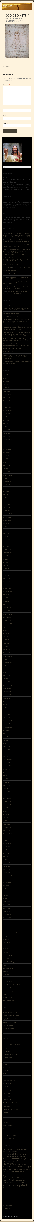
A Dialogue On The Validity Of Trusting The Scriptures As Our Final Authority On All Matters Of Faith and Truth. (16, 356)
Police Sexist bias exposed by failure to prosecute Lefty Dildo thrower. (16, 287)
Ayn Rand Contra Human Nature (12, 1015)
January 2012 (6, 908)
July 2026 (5, 378)
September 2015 (7, 766)
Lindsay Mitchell (7, 1057)
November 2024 (7, 443)
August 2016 (6, 730)
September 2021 (7, 552)
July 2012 (5, 888)
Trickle (5, 1116)
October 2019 (7, 620)
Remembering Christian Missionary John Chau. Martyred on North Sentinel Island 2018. (16, 309)
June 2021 (6, 562)
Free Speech (17, 1164)
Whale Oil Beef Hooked (9, 1135)
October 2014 (7, 801)
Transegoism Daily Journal (10, 1109)
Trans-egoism (6, 1106)
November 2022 (7, 514)
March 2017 (6, 711)
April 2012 (6, 898)
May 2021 (5, 565)
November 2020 (7, 585)
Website (5, 123)
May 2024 (5, 459)
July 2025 (5, 417)
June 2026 (6, 381)
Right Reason (6, 971)
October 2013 (7, 840)
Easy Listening (26, 1159)
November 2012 (7, 876)
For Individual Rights (9, 1025)
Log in (4, 1198)
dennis (5, 945)
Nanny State (7, 1174)
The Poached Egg (7, 987)
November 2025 (7, 404)
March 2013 (6, 863)
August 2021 (6, 556)
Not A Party (6, 1061)
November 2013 (7, 837)
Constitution (14, 1156)
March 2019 (6, 643)
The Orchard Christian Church (11, 984)
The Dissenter (7, 1096)
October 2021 (7, 549)
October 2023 (7, 478)
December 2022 (7, 510)
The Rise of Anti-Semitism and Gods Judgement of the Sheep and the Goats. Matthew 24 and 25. (17, 339)
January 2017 (6, 717)
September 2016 (7, 727)
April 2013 (6, 859)
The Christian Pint (8, 975)
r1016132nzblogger (8, 1077)
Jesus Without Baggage (9, 962)
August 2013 (6, 846)
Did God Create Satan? (9, 352)
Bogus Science (7, 1151)
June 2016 (6, 737)
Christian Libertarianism (16, 1153)
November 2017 (7, 688)
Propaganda (7, 1176)
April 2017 (6, 707)
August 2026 (6, 375)
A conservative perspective (10, 933)
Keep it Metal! (14, 1169)
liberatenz (5, 1041)
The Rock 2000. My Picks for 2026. (12, 316)
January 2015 (6, 791)
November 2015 (7, 759)
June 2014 (6, 814)
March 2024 (6, 465)
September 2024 (7, 449)
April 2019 (6, 640)
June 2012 (6, 892)
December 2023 (7, 475)
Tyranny (6, 1185)
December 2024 (7, 439)
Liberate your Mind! (11, 1171)
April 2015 (6, 782)
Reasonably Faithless (9, 1080)
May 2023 (5, 494)
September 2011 (7, 921)
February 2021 (7, 575)
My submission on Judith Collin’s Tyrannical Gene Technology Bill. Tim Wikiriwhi (16, 240)
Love (28, 1171)
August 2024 (6, 452)
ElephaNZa (6, 949)
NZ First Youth (7, 1067)
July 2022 (5, 527)
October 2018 (7, 659)
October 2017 (7, 691)
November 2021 (7, 546)
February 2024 (7, 468)
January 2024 (6, 472)
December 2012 (7, 872)
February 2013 (7, 866)
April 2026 (6, 388)
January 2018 (6, 682)
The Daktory (6, 1093)
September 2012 (7, 882)
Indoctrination (12, 1167)
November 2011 (7, 914)
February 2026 (7, 394)
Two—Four (6, 1122)
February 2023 (7, 504)
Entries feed (6, 1202)
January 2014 (6, 830)
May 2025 (5, 423)
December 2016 (7, 720)
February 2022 (7, 536)
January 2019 (6, 649)
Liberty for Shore (7, 1048)
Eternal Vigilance (7, 952)
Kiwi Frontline (7, 1035)
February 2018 (7, 678)
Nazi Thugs (20, 1174)
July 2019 (5, 630)
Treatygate (6, 1112)
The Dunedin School (8, 978)
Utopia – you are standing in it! (11, 1128)
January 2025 (6, 436)
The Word (5, 994)
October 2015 (7, 762)
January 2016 (6, 753)
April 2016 (6, 743)
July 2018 (5, 665)
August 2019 (6, 627)
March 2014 (6, 824)
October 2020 (7, 588)
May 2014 (5, 817)
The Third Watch (7, 1099)
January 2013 (6, 869)
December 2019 (7, 614)
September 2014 (7, 804)
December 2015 (7, 756)
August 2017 (6, 698)
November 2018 (7, 656)
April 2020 (6, 601)
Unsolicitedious (7, 1125)
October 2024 (7, 446)
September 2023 (7, 481)
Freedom (8, 1163)
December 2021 (7, 543)
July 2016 (5, 733)
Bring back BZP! (14, 264)
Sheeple (26, 1178)
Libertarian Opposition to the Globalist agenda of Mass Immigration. (16, 245)
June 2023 (6, 491)
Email (5, 115)
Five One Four (13, 274)
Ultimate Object (7, 997)
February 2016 (7, 749)
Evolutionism (14, 1161)
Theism (23, 1180)
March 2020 (6, 604)
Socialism (13, 1180)
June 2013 (6, 853)
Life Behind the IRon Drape (10, 1054)
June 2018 (6, 669)
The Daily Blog (7, 1090)
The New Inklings (7, 981)
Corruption (22, 1156)
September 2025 (7, 410)
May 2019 (5, 636)
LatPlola (5, 249)
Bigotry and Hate (21, 1149)
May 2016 (5, 740)
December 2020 (7, 581)
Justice (6, 1169)
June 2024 (6, 455)
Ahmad (5, 274)
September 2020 (7, 591)
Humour (5, 1167)
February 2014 (7, 827)
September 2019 (7, 623)
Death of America (7, 1159)
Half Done (6, 958)
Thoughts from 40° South (10, 1103)
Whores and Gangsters (9, 1138)
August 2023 (6, 485)
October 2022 (7, 517)
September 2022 (7, 520)
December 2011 (7, 911)
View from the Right (8, 1000)
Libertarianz (23, 1172)
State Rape (19, 1180)
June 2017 (6, 704)
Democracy (17, 1158)
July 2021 (5, 559)
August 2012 (6, 885)
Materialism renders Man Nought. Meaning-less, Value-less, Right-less (15, 277)
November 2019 (7, 617)
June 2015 (6, 775)
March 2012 (6, 901)
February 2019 (7, 646)
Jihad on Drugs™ (24, 1167)
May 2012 (5, 895)
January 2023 (6, 507)
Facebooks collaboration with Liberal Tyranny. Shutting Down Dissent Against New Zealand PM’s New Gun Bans (16, 259)
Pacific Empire (7, 1074)
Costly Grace (6, 942)
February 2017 (7, 714)
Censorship (14, 1151)
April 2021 (6, 569)
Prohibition (26, 1174)
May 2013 (5, 856)
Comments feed (7, 1205)
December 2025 (7, 400)
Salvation (14, 1176)
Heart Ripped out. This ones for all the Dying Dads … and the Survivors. (15, 292)
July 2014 (5, 811)
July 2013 (5, 850)
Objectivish (6, 1070)
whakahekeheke (7, 1132)
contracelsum (7, 939)
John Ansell (6, 1032)
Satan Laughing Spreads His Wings (13, 1178)
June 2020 (6, 594)
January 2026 (6, 397)
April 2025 (6, 426)
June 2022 (6, 530)
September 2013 (7, 843)
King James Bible (24, 1169)
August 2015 (6, 769)
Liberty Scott (6, 1051)
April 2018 (6, 672)
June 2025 (6, 420)
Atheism (9, 1149)
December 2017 (7, 685)
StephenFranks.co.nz (8, 1086)
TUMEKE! (5, 1119)
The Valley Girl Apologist (10, 991)
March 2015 (6, 785)
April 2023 (6, 497)
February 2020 (7, 607)
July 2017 (5, 701)
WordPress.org (7, 1208)
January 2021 (6, 578)
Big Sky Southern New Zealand (11, 1019)
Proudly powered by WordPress (10, 1216)
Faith (19, 1161)
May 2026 (5, 384)
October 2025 (7, 407)
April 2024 (6, 462)
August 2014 (6, 808)
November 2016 (7, 724)
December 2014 (7, 795)
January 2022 (6, 539)
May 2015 (5, 779)
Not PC (5, 1064)
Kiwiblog (5, 1038)
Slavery (6, 1180)
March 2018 (6, 675)
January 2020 (6, 611)
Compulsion (7, 1156)
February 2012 (7, 905)
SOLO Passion (7, 1083)
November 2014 (7, 798)
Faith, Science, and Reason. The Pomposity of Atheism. (14, 21)
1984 (4, 1150)
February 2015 (7, 788)
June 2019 (6, 633)
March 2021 (6, 572)
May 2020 (5, 598)
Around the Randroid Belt (10, 1012)
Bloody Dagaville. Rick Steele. (11, 313)
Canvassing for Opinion (9, 1022)
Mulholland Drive (8, 968)
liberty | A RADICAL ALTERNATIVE (13, 1044)
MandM (5, 965)
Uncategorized (19, 1185)
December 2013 (7, 834)
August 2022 (6, 523)
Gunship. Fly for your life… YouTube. (13, 305)
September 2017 (7, 695)
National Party (14, 1174)
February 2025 (7, 433)
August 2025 (6, 413)
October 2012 (7, 879)
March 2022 (6, 533)
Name (5, 108)
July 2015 (5, 772)
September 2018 (7, 662)
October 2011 (7, 918)
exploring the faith (8, 955)
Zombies (5, 1188)
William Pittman (7, 267)
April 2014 (6, 821)
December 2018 (7, 653)
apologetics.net (7, 936)
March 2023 (6, 501)
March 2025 (6, 430)
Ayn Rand (14, 1149)
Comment (6, 85)
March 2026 (6, 391)
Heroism (24, 1164)
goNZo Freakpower (8, 1028)
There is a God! (7, 1182)
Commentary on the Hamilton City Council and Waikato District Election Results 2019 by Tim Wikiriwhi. (17, 269)
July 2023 (5, 488)
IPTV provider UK (8, 257)
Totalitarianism (18, 1182)
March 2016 (6, 746)
